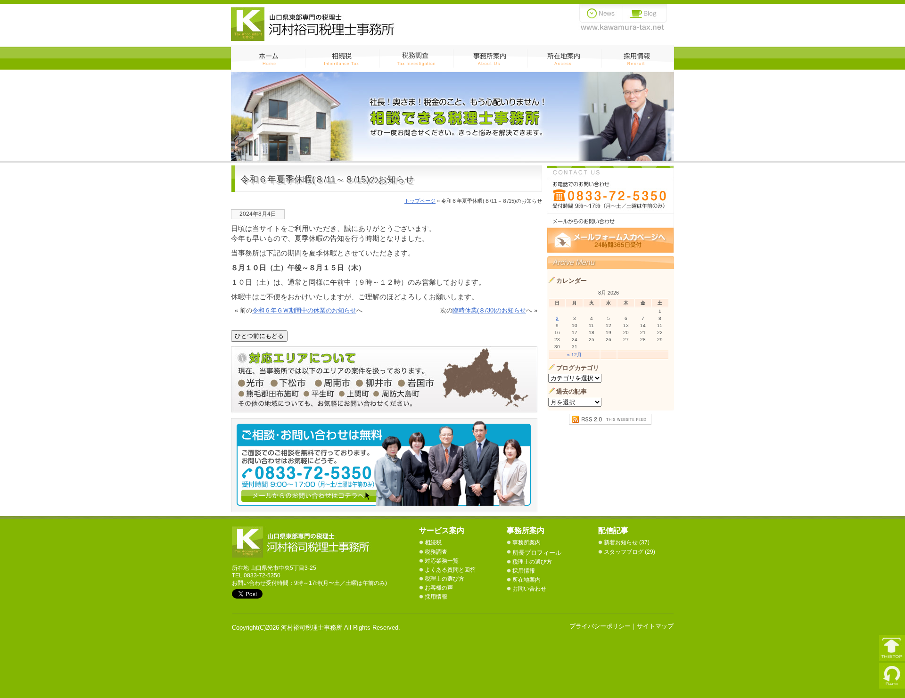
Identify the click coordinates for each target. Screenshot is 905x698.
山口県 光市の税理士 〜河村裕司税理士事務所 (313, 24)
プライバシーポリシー (600, 626)
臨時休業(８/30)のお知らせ (489, 310)
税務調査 (416, 58)
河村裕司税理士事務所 (302, 542)
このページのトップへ (892, 648)
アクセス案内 (564, 58)
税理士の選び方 (444, 578)
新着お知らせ (621, 542)
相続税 (342, 58)
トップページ (420, 201)
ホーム (268, 58)
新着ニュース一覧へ (601, 13)
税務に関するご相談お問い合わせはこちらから (610, 209)
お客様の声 (439, 587)
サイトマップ (655, 626)
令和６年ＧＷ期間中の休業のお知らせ (304, 310)
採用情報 (637, 58)
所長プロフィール (536, 552)
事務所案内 (490, 58)
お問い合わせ (529, 588)
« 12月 (574, 354)
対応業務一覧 (442, 561)
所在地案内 (526, 579)
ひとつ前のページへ (892, 676)
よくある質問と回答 (450, 570)
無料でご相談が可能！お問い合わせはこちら (389, 465)
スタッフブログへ (645, 13)
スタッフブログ (623, 552)
